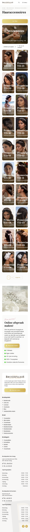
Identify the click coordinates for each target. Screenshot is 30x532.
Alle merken (7, 420)
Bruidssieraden (8, 429)
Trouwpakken (7, 440)
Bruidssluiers (7, 431)
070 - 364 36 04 (8, 463)
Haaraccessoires (8, 433)
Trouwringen (7, 422)
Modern (6, 444)
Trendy (5, 446)
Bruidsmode (7, 400)
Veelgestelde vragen (9, 411)
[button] (19, 2)
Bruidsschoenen (8, 426)
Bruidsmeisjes (7, 424)
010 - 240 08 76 (8, 498)
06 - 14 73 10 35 (8, 466)
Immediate (7, 442)
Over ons (6, 402)
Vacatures (6, 407)
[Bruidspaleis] (7, 2)
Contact (6, 404)
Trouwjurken (7, 418)
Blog (5, 409)
